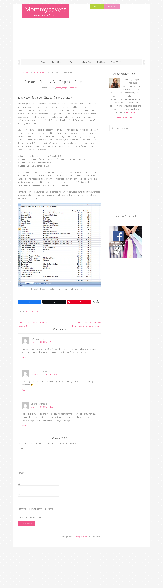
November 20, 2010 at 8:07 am (44, 342)
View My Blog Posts (125, 118)
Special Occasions (36, 311)
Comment (22, 448)
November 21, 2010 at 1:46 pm (44, 407)
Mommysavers (45, 9)
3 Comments (73, 88)
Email (21, 484)
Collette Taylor (37, 371)
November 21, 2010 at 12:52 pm (44, 375)
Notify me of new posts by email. (31, 517)
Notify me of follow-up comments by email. (36, 509)
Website (21, 495)
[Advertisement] (81, 41)
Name (21, 473)
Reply (24, 357)
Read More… (131, 112)
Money (27, 311)
